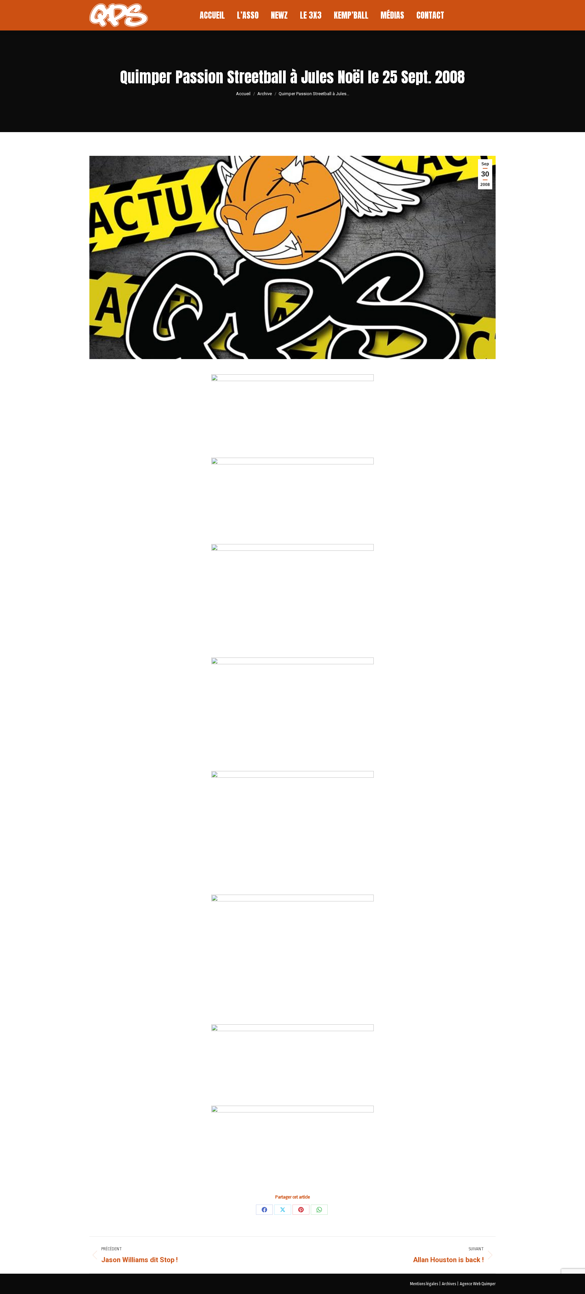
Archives (449, 1283)
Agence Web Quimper (478, 1283)
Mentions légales (424, 1283)
